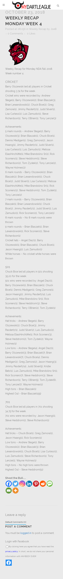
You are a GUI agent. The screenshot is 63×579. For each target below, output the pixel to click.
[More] (15, 490)
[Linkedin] (29, 484)
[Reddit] (43, 484)
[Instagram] (22, 484)
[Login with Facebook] (9, 563)
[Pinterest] (36, 484)
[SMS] (50, 484)
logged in (25, 533)
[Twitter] (15, 484)
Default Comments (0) (15, 522)
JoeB (54, 29)
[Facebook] (9, 484)
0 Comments (15, 33)
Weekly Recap (37, 29)
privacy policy (11, 551)
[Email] (9, 490)
